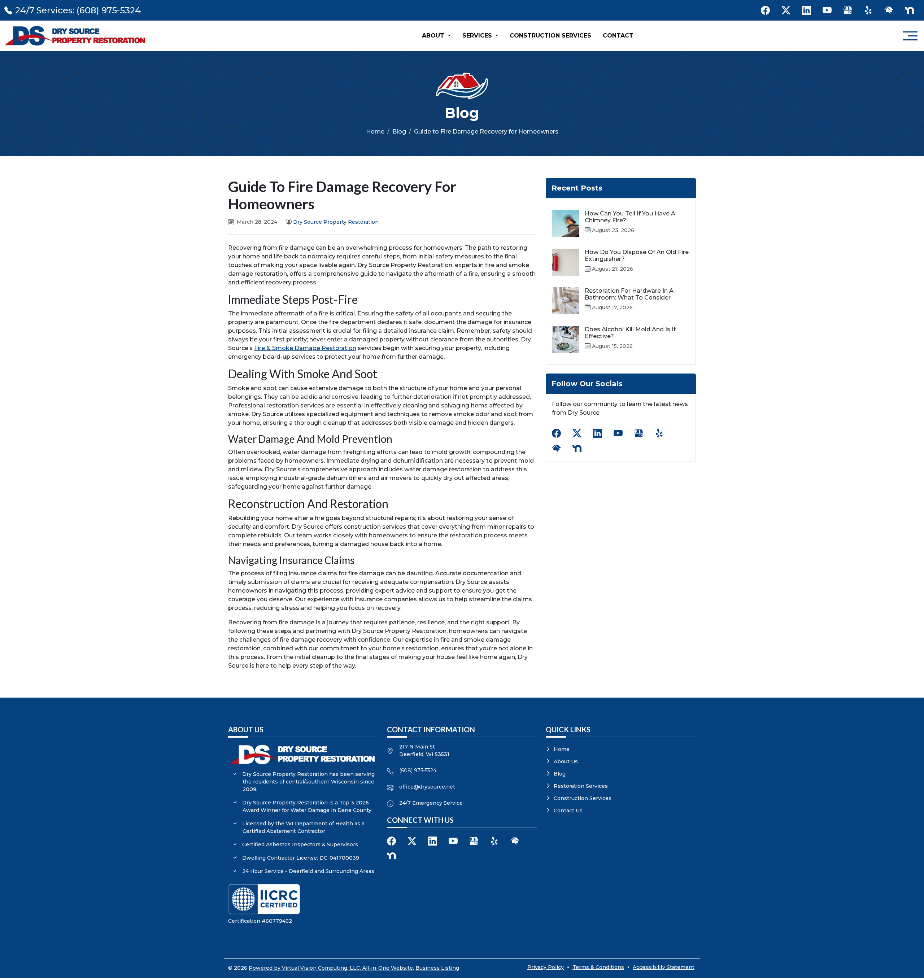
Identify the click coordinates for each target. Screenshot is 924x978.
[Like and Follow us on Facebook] (765, 10)
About (434, 35)
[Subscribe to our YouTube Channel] (827, 10)
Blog (399, 131)
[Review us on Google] (847, 10)
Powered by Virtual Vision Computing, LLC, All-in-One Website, (331, 968)
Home (375, 131)
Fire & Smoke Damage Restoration (305, 348)
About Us (566, 761)
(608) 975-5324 (417, 770)
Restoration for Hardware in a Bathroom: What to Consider (629, 294)
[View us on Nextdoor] (909, 10)
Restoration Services (581, 786)
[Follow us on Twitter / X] (786, 10)
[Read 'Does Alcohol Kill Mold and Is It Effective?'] (565, 339)
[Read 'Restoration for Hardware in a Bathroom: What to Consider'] (565, 300)
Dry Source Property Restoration (336, 222)
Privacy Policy (545, 967)
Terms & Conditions (598, 967)
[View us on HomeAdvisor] (889, 10)
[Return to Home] (76, 35)
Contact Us (568, 810)
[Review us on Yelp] (868, 10)
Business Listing (437, 968)
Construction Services (550, 35)
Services (478, 35)
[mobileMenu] (910, 36)
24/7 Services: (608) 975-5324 (78, 10)
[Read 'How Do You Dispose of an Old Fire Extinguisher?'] (565, 262)
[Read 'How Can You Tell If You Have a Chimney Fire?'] (565, 223)
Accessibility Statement (663, 967)
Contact (618, 35)
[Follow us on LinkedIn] (806, 10)
